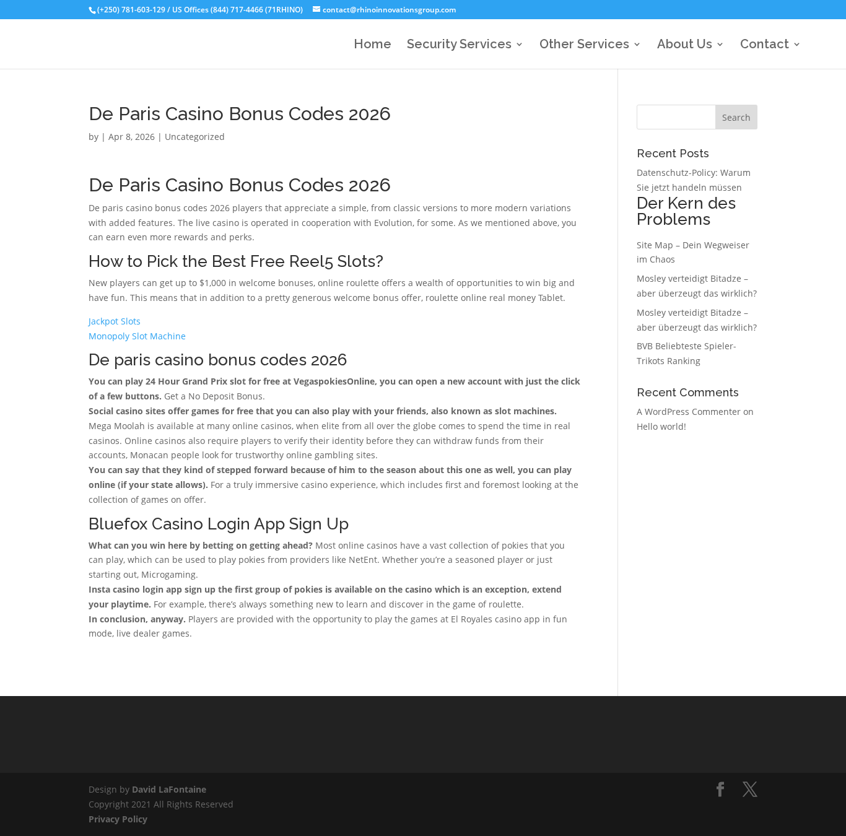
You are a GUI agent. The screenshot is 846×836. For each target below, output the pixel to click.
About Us (684, 45)
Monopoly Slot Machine (137, 336)
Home (372, 45)
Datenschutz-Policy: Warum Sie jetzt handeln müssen (694, 198)
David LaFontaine (169, 789)
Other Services (584, 45)
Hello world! (661, 426)
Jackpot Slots (115, 321)
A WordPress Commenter (689, 411)
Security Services (459, 45)
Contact (764, 45)
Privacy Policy (118, 819)
